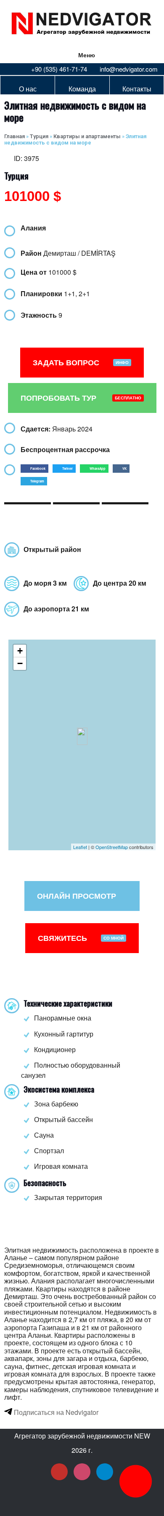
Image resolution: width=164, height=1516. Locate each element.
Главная (14, 136)
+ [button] (20, 651)
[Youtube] (59, 1471)
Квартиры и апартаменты (87, 136)
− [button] (20, 663)
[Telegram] (104, 1471)
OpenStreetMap (111, 847)
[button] (34, 468)
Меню (86, 55)
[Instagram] (82, 1471)
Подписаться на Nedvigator (55, 1412)
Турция (39, 136)
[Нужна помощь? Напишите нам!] (135, 1481)
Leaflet (80, 847)
